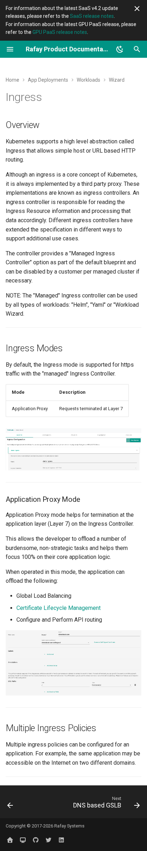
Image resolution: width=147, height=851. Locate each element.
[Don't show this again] (137, 8)
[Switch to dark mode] (120, 49)
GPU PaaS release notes (59, 32)
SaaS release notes (92, 16)
